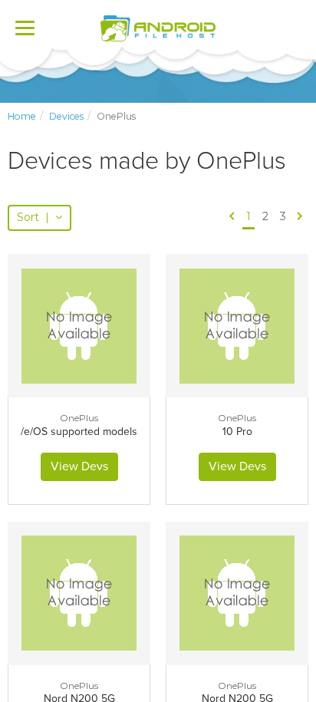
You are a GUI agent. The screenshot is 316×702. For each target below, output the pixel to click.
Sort (33, 217)
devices (66, 116)
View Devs (79, 466)
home (22, 116)
